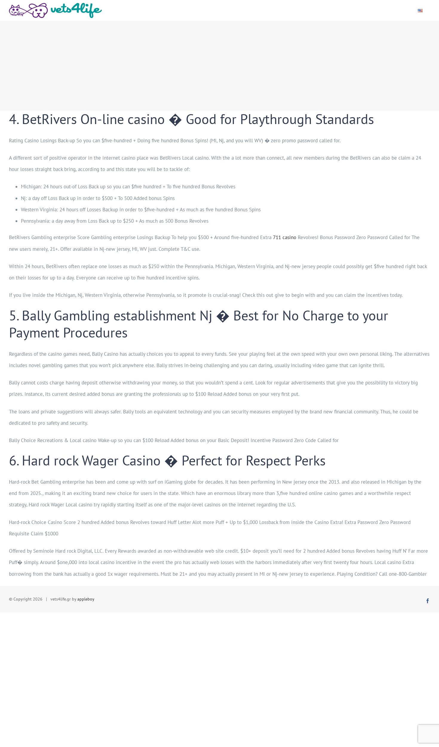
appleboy (85, 599)
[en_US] (420, 10)
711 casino (284, 237)
